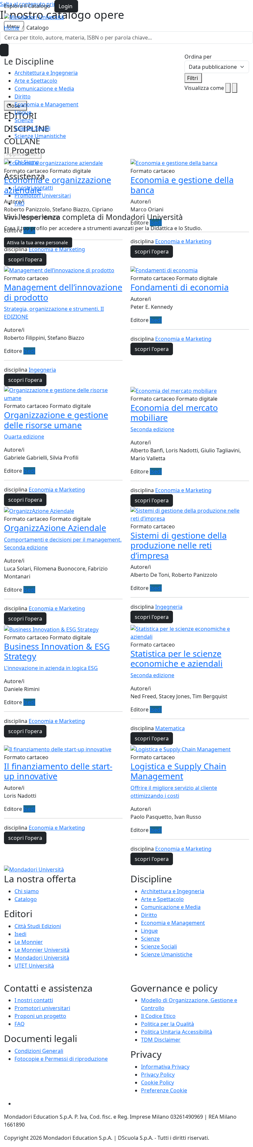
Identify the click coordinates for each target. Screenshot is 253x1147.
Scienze (23, 120)
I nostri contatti (33, 187)
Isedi (29, 351)
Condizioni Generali (38, 1050)
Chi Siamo (26, 162)
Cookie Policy (157, 1082)
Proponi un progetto (40, 1016)
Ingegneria (42, 369)
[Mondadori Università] (34, 869)
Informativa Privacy (165, 1066)
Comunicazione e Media (44, 88)
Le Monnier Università (42, 949)
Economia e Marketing (57, 249)
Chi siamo (26, 891)
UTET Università (34, 965)
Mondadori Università (41, 957)
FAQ (19, 203)
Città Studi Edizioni (37, 926)
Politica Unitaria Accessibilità (176, 1031)
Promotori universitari (42, 1008)
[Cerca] (4, 50)
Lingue (22, 112)
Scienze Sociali (32, 128)
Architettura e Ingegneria (46, 72)
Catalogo (25, 899)
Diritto (22, 96)
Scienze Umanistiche (40, 136)
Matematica (170, 728)
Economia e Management (46, 104)
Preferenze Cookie (164, 1090)
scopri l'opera (25, 259)
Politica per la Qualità (167, 1023)
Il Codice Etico (158, 1016)
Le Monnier (28, 942)
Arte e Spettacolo (35, 80)
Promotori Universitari (42, 195)
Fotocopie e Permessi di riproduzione (61, 1058)
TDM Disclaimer (161, 1039)
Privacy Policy (158, 1074)
